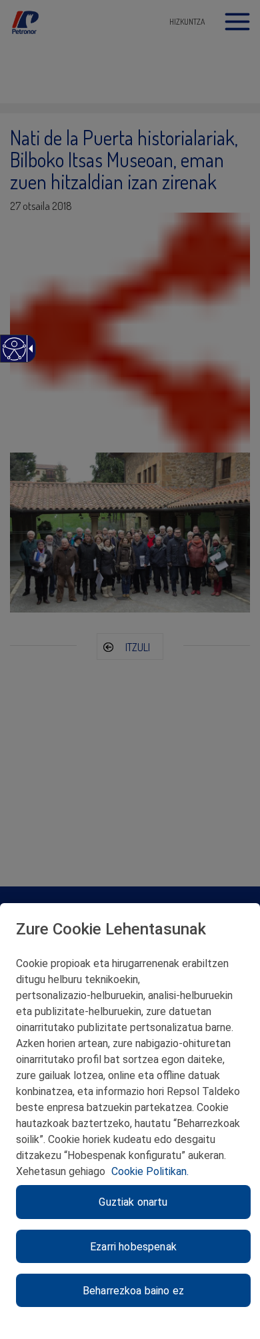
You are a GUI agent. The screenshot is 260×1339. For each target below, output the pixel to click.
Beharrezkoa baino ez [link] (133, 1290)
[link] (14, 355)
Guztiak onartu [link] (133, 1202)
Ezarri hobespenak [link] (133, 1246)
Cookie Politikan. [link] (150, 1171)
